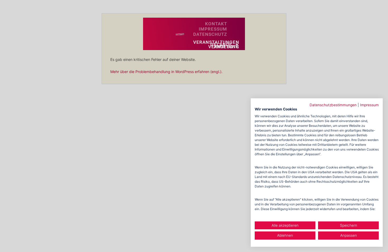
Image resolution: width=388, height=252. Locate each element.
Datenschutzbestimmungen (333, 105)
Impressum (369, 105)
